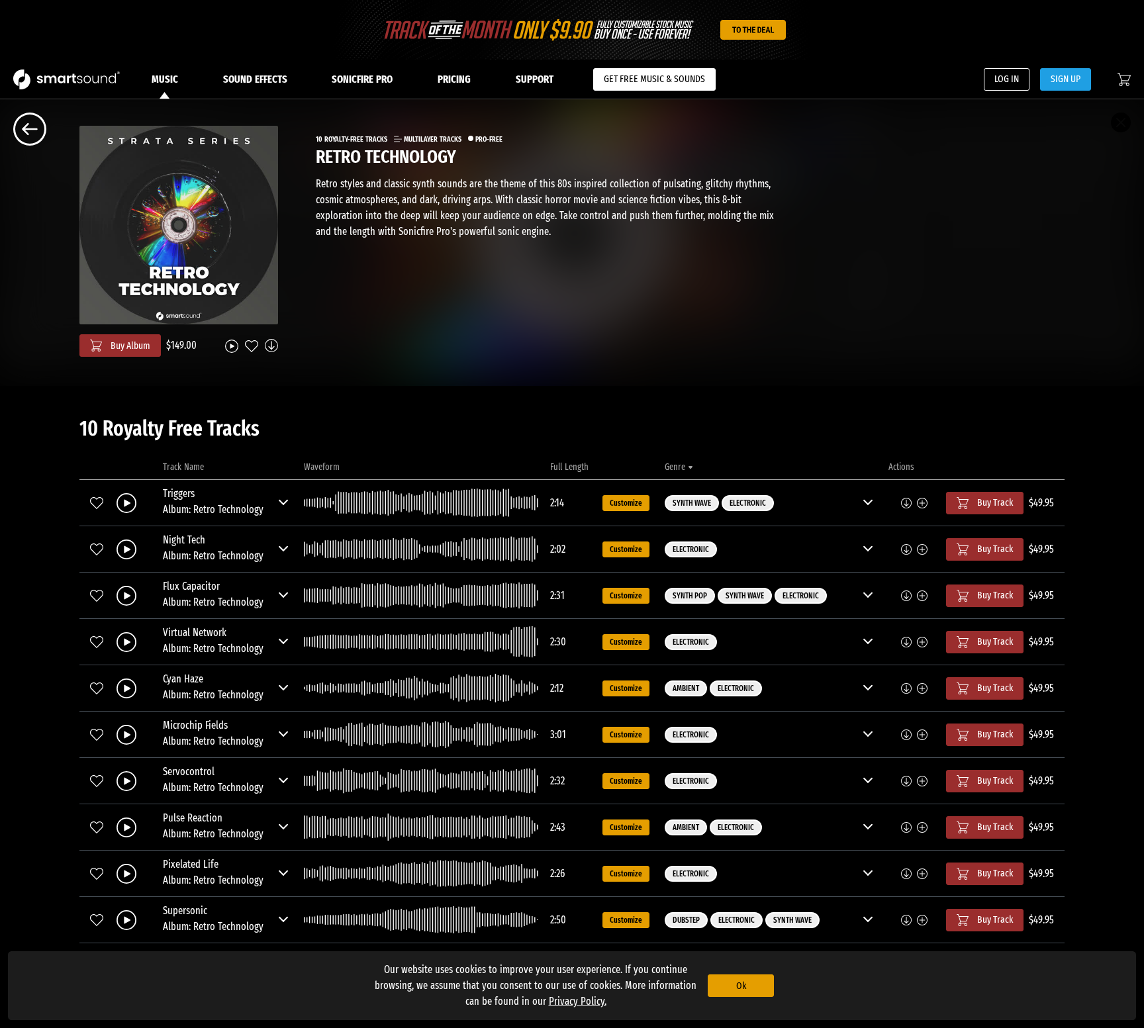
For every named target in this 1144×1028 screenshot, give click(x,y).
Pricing (454, 79)
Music (165, 79)
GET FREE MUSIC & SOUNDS (654, 79)
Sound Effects (255, 79)
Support (534, 79)
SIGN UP (1065, 79)
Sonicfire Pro (362, 79)
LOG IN (1006, 79)
